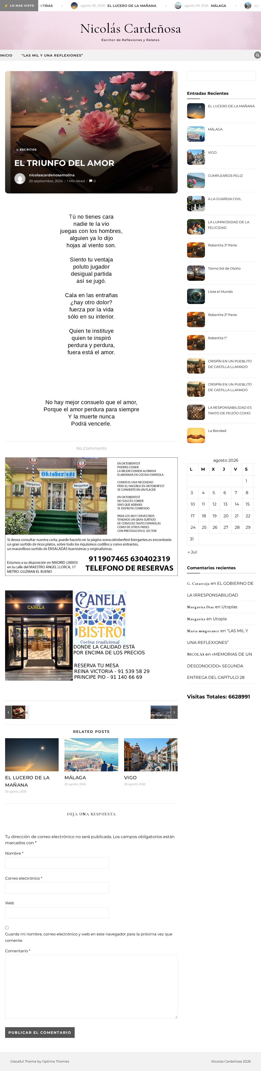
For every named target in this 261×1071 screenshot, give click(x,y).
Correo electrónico (23, 878)
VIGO (130, 778)
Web (9, 903)
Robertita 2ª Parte (222, 315)
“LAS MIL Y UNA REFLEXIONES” (52, 55)
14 (237, 504)
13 (225, 504)
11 (203, 504)
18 (204, 515)
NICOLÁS (195, 654)
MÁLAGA (75, 778)
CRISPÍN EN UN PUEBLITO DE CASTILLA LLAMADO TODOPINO (230, 364)
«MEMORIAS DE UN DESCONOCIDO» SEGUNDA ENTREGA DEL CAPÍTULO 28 (219, 666)
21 (237, 515)
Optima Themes (55, 1061)
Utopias (229, 606)
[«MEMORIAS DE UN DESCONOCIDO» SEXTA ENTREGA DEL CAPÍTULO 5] (166, 712)
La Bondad (217, 431)
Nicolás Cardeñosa (130, 28)
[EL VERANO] (16, 712)
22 (248, 515)
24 (193, 527)
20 (226, 515)
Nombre (14, 853)
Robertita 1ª (217, 338)
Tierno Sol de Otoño (224, 268)
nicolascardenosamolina (52, 175)
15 (248, 504)
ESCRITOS (28, 149)
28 (237, 527)
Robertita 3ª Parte (222, 245)
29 (248, 527)
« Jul (192, 552)
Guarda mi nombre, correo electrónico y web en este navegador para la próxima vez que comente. (88, 937)
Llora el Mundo (220, 291)
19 (215, 515)
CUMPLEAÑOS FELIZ (225, 176)
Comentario (17, 950)
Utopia (220, 618)
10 (193, 504)
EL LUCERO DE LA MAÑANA (231, 106)
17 (192, 515)
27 (226, 527)
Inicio (6, 55)
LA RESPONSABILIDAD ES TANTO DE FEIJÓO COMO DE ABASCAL (230, 410)
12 (214, 504)
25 (204, 527)
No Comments (91, 448)
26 (215, 527)
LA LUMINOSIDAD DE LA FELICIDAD (228, 225)
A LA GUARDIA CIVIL (224, 199)
